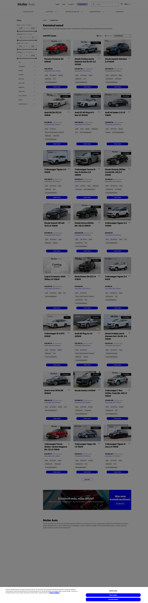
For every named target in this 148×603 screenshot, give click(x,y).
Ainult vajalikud (113, 595)
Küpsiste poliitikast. (54, 593)
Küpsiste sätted (113, 590)
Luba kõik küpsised (113, 599)
